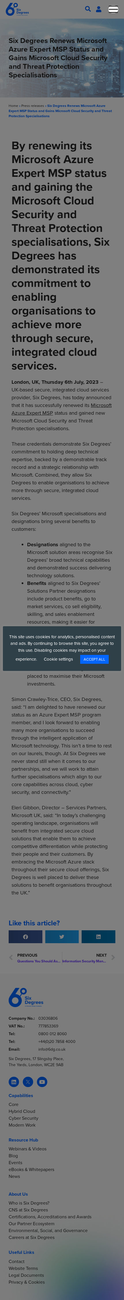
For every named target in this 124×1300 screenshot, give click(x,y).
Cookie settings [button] (58, 659)
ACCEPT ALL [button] (94, 659)
